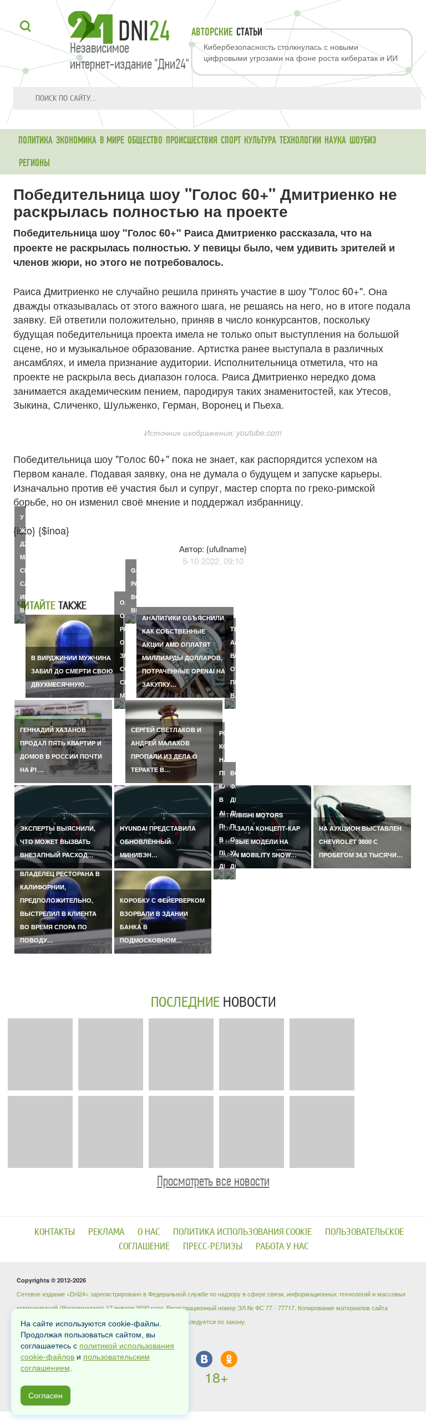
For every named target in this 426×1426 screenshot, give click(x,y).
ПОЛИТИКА (35, 140)
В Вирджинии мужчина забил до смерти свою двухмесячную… (72, 670)
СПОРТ (231, 140)
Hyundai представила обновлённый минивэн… (158, 841)
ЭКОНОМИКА (76, 140)
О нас (149, 1232)
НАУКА (335, 140)
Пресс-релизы (212, 1246)
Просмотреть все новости (213, 1181)
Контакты (54, 1232)
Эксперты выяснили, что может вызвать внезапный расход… (57, 841)
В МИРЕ (112, 140)
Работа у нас (282, 1246)
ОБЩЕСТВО (145, 140)
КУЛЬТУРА (260, 140)
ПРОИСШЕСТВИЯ (191, 140)
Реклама (106, 1232)
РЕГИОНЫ (34, 163)
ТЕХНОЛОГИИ (300, 140)
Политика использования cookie (242, 1232)
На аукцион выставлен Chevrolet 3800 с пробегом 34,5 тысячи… (361, 841)
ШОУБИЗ (362, 140)
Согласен (45, 1395)
